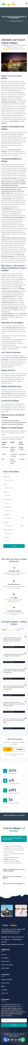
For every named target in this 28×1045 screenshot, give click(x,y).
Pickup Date (6, 514)
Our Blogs (4, 990)
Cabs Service (5, 983)
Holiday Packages (6, 979)
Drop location (7, 507)
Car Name (6, 537)
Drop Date (6, 522)
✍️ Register (19, 749)
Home (7, 21)
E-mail (5, 484)
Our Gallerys (5, 958)
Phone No (6, 492)
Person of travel (7, 530)
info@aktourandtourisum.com (15, 944)
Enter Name (6, 477)
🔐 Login (7, 749)
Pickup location (7, 499)
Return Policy (5, 968)
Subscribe (14, 1025)
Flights (3, 986)
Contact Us (4, 993)
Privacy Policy (5, 961)
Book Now (14, 546)
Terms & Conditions (7, 965)
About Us (4, 954)
